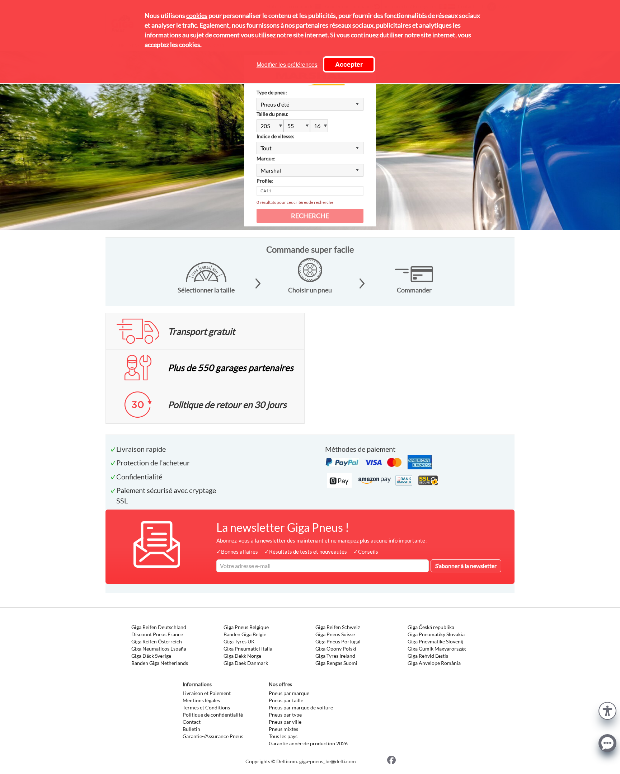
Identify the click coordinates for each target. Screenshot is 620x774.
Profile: (265, 181)
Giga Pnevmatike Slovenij (436, 641)
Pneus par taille (286, 700)
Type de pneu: (272, 92)
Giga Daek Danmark (246, 663)
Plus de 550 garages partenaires (230, 367)
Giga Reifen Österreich (156, 641)
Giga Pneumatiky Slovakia (436, 634)
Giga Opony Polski (335, 649)
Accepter (349, 64)
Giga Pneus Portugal (338, 641)
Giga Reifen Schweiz (337, 627)
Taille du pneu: (272, 114)
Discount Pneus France (157, 634)
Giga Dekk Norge (242, 656)
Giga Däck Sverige (151, 656)
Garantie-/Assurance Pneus (213, 736)
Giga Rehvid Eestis (428, 656)
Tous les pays (283, 736)
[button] (607, 710)
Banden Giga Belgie (245, 634)
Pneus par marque (289, 693)
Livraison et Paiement (207, 693)
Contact (192, 722)
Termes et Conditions (206, 707)
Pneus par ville (285, 722)
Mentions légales (201, 700)
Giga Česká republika (431, 627)
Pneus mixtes (283, 729)
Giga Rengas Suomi (336, 663)
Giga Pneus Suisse (335, 634)
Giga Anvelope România (434, 663)
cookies (196, 15)
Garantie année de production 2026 (308, 743)
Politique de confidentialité (213, 715)
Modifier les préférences (287, 64)
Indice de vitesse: (275, 136)
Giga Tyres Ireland (335, 656)
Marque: (266, 158)
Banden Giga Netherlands (159, 663)
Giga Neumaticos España (158, 649)
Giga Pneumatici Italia (248, 649)
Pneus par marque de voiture (301, 707)
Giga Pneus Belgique (246, 627)
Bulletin (191, 729)
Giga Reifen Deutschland (158, 627)
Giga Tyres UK (239, 641)
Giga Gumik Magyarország (437, 649)
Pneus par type (285, 715)
